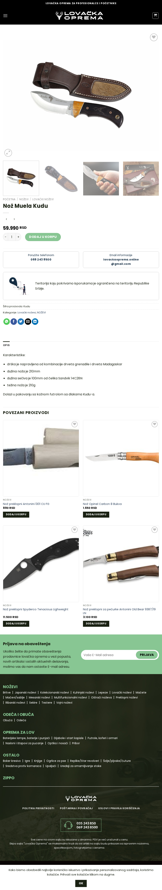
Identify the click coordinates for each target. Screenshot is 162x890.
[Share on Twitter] (21, 321)
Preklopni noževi (127, 697)
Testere (46, 703)
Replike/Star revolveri (84, 761)
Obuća (7, 720)
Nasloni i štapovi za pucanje (24, 743)
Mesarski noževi (39, 697)
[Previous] (11, 95)
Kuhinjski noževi (83, 692)
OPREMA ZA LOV (19, 732)
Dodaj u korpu (43, 237)
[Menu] (5, 15)
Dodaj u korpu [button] (16, 514)
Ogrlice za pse (56, 761)
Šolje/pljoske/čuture (117, 761)
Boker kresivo (12, 761)
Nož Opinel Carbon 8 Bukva (102, 504)
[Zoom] (8, 153)
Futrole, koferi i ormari (103, 738)
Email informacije (121, 259)
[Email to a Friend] (28, 321)
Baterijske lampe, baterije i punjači (26, 738)
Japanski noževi (25, 692)
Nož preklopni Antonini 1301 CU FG (26, 504)
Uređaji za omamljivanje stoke (80, 766)
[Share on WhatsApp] (6, 321)
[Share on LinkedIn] (35, 321)
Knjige (38, 761)
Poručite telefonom (41, 257)
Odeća (21, 720)
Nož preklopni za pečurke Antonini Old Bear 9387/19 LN (119, 611)
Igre (27, 761)
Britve (7, 692)
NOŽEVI (23, 199)
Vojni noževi (64, 703)
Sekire (33, 703)
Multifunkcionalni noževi (70, 697)
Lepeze (103, 692)
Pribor (76, 743)
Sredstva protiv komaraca (23, 766)
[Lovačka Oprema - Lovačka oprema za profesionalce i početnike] (79, 15)
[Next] (150, 95)
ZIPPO (8, 778)
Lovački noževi (43, 199)
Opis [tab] (6, 345)
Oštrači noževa (101, 697)
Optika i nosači (58, 743)
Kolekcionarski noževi (54, 692)
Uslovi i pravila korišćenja (119, 808)
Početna (9, 199)
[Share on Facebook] (13, 321)
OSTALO (11, 755)
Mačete (141, 692)
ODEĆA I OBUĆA (18, 714)
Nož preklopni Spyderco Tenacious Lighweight (35, 609)
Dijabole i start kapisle (69, 738)
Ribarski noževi (15, 703)
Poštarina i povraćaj (76, 808)
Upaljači (50, 766)
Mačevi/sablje (15, 697)
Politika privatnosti (38, 808)
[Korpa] (155, 15)
